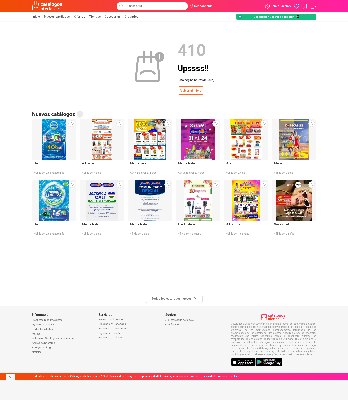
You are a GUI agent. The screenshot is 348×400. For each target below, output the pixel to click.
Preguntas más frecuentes (47, 319)
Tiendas (95, 16)
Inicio (36, 16)
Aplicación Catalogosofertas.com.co (53, 338)
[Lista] (313, 6)
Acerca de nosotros (43, 342)
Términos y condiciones (174, 376)
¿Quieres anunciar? (43, 324)
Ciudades (131, 16)
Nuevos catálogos (57, 16)
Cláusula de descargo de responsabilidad (133, 376)
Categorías (113, 16)
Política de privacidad (202, 376)
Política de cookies (228, 376)
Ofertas (79, 16)
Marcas (36, 333)
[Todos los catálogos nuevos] (80, 114)
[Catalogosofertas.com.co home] (48, 6)
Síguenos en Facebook (112, 323)
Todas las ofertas (42, 329)
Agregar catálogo (42, 347)
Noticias (37, 352)
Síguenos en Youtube (111, 333)
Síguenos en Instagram (112, 328)
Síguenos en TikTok (111, 337)
